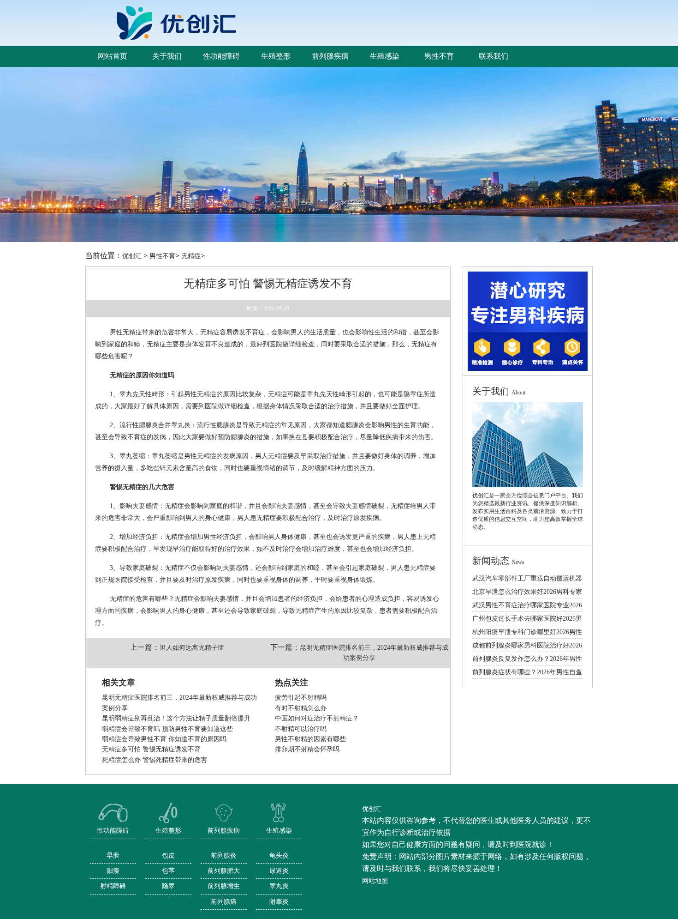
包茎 (168, 870)
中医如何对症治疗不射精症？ (317, 718)
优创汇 (132, 256)
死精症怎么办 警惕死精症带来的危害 (154, 759)
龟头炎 (279, 855)
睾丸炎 (279, 886)
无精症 (191, 256)
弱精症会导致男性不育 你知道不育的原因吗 (164, 739)
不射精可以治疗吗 (301, 729)
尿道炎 (279, 870)
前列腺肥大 (224, 870)
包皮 (168, 855)
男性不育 (162, 256)
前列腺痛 (224, 901)
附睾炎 (279, 901)
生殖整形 (168, 830)
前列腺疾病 (224, 830)
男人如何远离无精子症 (192, 647)
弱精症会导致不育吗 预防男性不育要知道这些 (167, 729)
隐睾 (168, 886)
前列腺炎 (224, 855)
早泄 (113, 855)
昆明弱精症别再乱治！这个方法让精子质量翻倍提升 (176, 718)
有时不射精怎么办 (301, 708)
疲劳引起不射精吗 (301, 697)
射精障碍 (113, 886)
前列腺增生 (224, 886)
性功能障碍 (113, 830)
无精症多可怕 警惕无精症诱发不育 (151, 749)
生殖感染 (279, 830)
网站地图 (375, 880)
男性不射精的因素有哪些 (310, 739)
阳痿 (113, 870)
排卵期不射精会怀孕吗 (307, 749)
